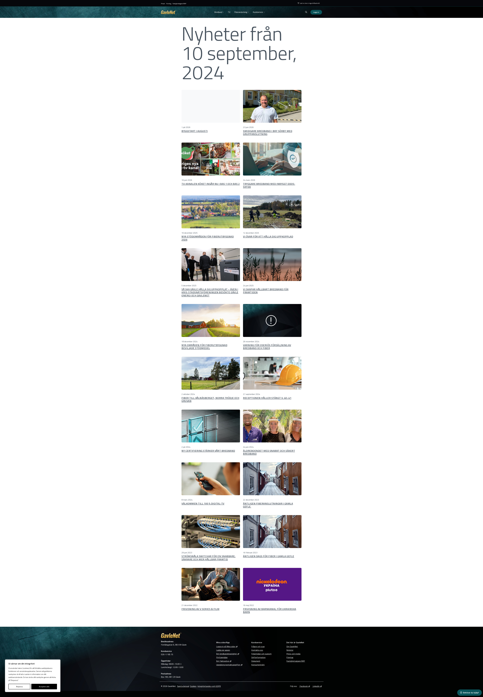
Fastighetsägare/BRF (179, 3)
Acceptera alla (44, 686)
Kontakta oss (257, 650)
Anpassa (19, 686)
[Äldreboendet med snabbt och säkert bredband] (272, 426)
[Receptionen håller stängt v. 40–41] (272, 373)
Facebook (303, 686)
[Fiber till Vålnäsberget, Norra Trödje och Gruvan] (211, 373)
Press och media (293, 653)
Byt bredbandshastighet (226, 653)
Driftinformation (258, 657)
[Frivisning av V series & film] (211, 584)
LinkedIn (315, 686)
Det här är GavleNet (295, 642)
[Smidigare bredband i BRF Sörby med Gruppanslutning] (272, 106)
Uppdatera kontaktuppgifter (228, 664)
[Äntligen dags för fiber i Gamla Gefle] (272, 531)
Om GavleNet (292, 646)
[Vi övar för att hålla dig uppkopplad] (272, 211)
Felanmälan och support (261, 653)
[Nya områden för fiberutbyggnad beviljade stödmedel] (211, 320)
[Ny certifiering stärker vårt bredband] (211, 426)
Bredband (218, 12)
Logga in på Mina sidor (225, 646)
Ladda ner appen (223, 650)
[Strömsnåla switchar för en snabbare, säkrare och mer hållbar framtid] (211, 531)
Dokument (255, 661)
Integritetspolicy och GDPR (209, 686)
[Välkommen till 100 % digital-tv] (211, 478)
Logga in (316, 12)
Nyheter (289, 650)
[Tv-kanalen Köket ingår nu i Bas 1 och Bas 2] (211, 159)
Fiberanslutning (240, 12)
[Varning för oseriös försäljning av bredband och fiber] (272, 320)
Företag (168, 3)
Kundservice (258, 12)
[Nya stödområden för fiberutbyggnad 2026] (211, 211)
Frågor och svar (258, 646)
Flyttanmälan (222, 657)
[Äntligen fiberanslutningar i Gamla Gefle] (272, 478)
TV (229, 12)
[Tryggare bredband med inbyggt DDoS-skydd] (272, 159)
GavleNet (168, 12)
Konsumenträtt (258, 664)
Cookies (193, 686)
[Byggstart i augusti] (211, 106)
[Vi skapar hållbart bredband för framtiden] (272, 264)
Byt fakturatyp (222, 661)
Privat (163, 3)
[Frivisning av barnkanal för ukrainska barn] (272, 584)
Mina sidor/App (223, 642)
